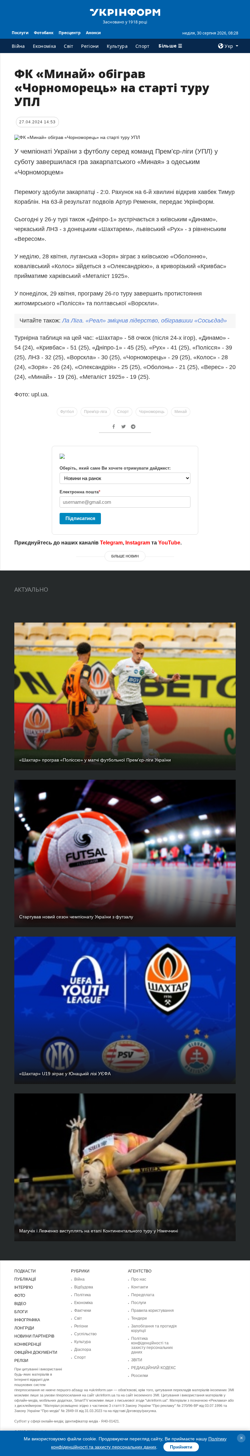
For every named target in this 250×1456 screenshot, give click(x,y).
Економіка (44, 46)
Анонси (93, 32)
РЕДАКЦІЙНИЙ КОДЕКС (153, 1368)
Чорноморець (151, 411)
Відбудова (83, 1287)
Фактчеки (82, 1310)
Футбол (67, 411)
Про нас (138, 1279)
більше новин (125, 556)
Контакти (139, 1287)
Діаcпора (82, 1349)
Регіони (90, 46)
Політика (82, 1295)
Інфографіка (27, 1320)
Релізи (21, 1360)
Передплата (142, 1295)
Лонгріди (24, 1328)
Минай (180, 411)
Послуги (20, 32)
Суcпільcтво (85, 1334)
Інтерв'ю (23, 1287)
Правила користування (152, 1310)
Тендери (139, 1318)
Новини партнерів (34, 1336)
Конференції (27, 1344)
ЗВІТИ (136, 1360)
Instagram (137, 542)
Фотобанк (43, 32)
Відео (20, 1303)
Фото (19, 1295)
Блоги (21, 1312)
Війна (18, 46)
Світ (68, 46)
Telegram (111, 542)
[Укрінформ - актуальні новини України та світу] (125, 11)
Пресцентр (70, 32)
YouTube (169, 542)
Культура (117, 46)
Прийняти (181, 1446)
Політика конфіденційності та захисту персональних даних (152, 1345)
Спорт (142, 46)
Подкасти (25, 1271)
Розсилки (139, 1375)
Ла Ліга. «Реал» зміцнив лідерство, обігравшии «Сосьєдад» (144, 320)
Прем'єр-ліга (95, 411)
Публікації (25, 1279)
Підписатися (80, 518)
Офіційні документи (35, 1352)
